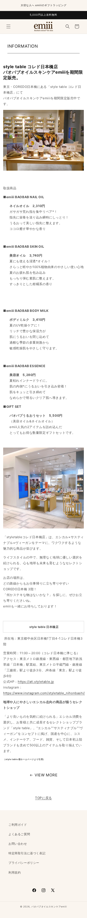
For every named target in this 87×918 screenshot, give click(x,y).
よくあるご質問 (19, 834)
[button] (8, 26)
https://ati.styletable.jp (36, 682)
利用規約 (14, 872)
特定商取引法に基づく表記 (26, 853)
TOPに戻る (43, 798)
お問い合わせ (17, 843)
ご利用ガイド (17, 824)
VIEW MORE (46, 775)
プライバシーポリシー (23, 862)
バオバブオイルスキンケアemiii (49, 906)
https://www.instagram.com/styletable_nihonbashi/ (44, 693)
